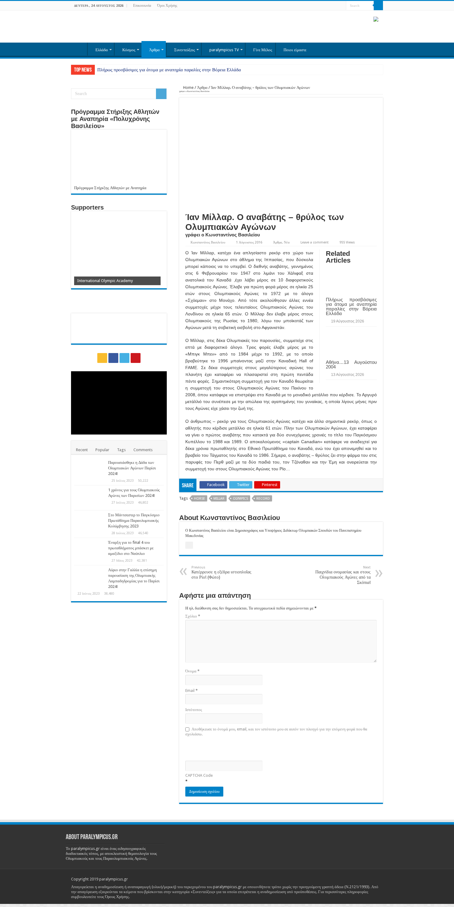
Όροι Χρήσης (167, 5)
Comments (143, 449)
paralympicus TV (224, 50)
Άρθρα (154, 50)
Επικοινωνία (142, 5)
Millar (219, 499)
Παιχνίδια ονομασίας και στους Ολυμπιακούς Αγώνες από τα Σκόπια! (343, 575)
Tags (121, 449)
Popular (102, 449)
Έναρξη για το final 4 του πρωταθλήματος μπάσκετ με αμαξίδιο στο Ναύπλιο (130, 548)
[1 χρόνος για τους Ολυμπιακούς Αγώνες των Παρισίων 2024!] (89, 497)
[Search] (378, 5)
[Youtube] (341, 6)
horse (199, 499)
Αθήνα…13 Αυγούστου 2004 (351, 364)
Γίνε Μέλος (262, 50)
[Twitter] (335, 6)
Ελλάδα (101, 50)
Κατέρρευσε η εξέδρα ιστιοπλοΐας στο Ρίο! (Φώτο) (221, 572)
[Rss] (324, 6)
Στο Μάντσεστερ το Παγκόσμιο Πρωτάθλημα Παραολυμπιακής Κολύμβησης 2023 (134, 520)
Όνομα (192, 671)
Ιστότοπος (193, 709)
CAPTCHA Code (199, 775)
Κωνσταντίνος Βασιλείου (208, 242)
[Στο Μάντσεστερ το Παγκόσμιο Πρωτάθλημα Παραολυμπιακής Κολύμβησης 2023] (89, 522)
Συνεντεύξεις (184, 50)
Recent (82, 449)
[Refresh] (229, 748)
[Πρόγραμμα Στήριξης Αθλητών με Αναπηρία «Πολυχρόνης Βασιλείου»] (119, 159)
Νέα (287, 242)
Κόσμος (128, 50)
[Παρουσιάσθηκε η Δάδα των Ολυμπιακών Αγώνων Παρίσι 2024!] (89, 470)
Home (188, 87)
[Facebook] (329, 6)
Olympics (240, 499)
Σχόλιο (192, 616)
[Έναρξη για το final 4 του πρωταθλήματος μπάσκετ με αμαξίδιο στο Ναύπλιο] (89, 550)
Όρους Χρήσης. (117, 896)
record (263, 499)
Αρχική (79, 49)
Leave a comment (315, 242)
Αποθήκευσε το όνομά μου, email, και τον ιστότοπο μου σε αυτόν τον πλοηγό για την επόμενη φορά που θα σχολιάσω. (276, 731)
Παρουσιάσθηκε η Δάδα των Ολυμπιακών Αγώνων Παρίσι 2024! (132, 468)
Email (191, 690)
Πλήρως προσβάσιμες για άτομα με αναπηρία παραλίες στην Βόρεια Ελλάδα (169, 69)
